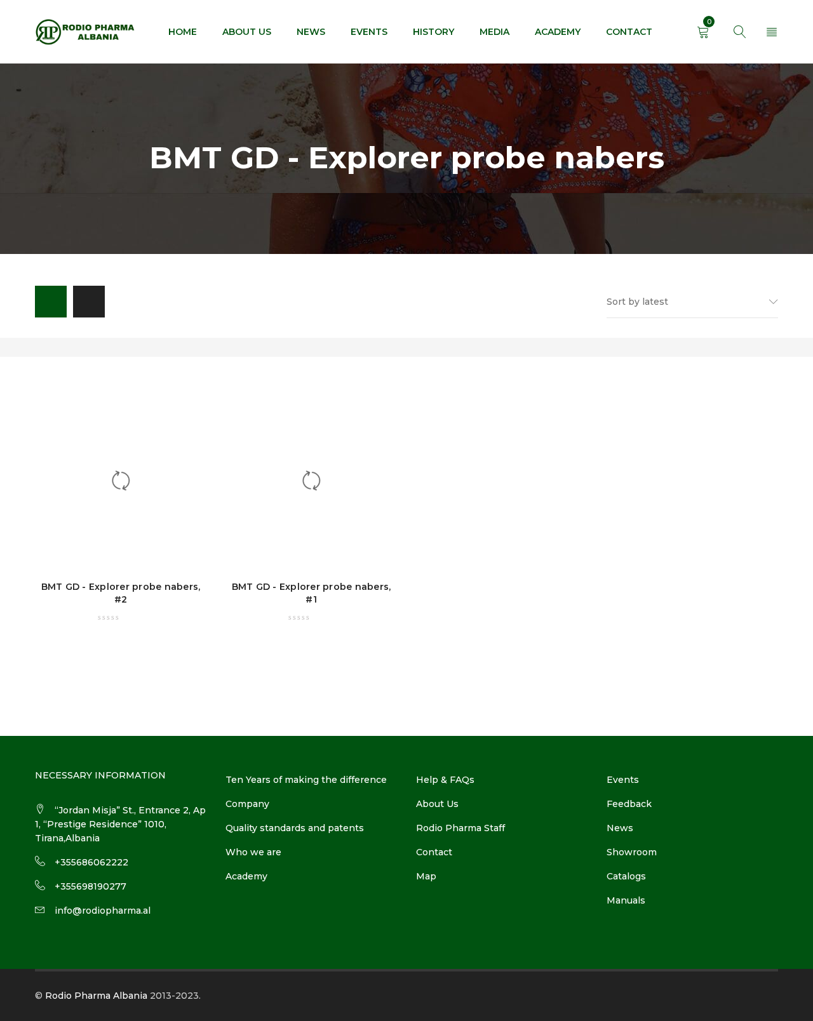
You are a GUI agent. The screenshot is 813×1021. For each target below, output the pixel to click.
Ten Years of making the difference (306, 779)
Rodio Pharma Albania (96, 995)
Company (247, 804)
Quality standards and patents (294, 828)
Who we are (253, 852)
